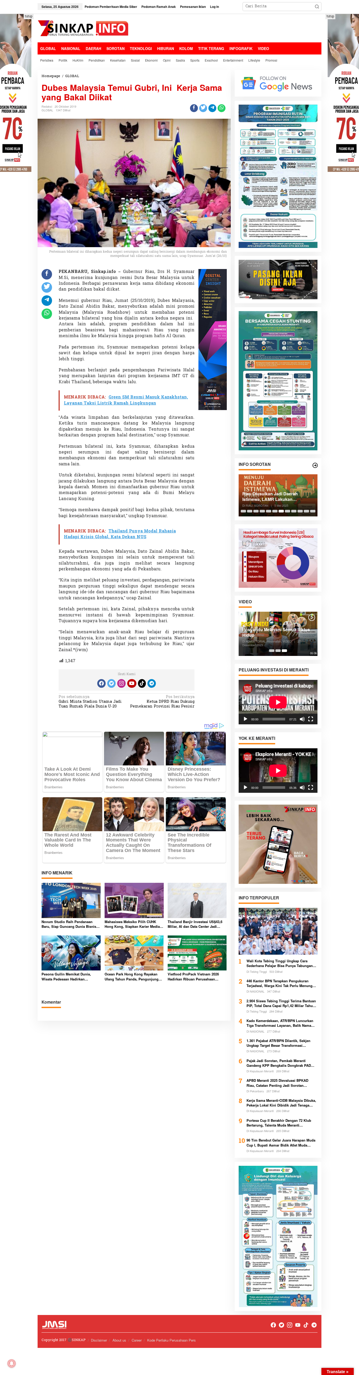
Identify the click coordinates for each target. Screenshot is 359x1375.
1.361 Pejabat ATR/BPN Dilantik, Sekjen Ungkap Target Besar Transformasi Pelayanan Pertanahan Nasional (278, 1043)
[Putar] (245, 719)
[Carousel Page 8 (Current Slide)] (287, 511)
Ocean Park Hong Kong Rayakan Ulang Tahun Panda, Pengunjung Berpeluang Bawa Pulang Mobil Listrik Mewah (131, 976)
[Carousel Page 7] (281, 511)
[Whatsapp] (221, 108)
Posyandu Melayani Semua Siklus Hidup (276, 632)
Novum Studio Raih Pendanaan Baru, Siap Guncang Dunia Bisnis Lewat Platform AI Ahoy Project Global (69, 924)
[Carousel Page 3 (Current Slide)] (284, 650)
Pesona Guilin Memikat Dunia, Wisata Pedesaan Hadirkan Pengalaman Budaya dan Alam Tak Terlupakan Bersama (70, 976)
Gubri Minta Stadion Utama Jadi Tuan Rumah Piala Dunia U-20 (90, 702)
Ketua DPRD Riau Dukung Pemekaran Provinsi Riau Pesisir (162, 702)
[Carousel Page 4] (262, 511)
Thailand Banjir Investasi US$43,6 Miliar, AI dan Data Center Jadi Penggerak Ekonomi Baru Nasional (196, 924)
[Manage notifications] (11, 1363)
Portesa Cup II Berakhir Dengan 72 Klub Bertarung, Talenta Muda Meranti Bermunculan (279, 1123)
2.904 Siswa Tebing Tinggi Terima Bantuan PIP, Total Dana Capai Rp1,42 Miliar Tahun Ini (281, 1003)
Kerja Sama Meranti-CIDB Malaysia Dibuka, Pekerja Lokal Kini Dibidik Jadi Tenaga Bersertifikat (281, 1103)
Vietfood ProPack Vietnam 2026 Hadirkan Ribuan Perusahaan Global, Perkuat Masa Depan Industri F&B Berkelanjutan (193, 976)
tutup (28, 16)
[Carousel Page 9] (293, 511)
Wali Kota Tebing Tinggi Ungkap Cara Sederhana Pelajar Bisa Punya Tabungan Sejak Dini (280, 963)
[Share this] (194, 108)
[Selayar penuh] (310, 719)
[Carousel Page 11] (306, 511)
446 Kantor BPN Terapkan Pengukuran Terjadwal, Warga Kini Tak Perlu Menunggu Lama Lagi (282, 983)
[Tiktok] (142, 683)
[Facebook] (101, 683)
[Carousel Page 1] (243, 511)
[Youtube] (131, 683)
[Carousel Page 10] (300, 511)
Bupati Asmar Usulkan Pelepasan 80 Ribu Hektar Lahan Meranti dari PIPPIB (276, 496)
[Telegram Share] (212, 108)
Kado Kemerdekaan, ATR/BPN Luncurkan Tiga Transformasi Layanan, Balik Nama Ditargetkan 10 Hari (280, 1023)
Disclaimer (99, 1340)
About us (119, 1340)
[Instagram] (121, 683)
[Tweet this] (203, 108)
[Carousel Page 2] (249, 511)
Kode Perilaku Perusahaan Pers (171, 1340)
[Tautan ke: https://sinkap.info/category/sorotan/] (315, 465)
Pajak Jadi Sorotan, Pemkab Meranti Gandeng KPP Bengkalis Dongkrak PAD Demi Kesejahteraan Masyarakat (279, 1063)
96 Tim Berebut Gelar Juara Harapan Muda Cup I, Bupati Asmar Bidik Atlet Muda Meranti (281, 1142)
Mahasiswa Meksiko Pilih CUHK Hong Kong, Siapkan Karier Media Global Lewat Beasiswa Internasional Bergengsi (132, 924)
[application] (278, 702)
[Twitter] (111, 683)
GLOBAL (47, 110)
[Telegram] (151, 683)
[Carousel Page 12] (312, 511)
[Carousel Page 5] (268, 511)
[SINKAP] (84, 29)
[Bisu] (302, 719)
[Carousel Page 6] (275, 511)
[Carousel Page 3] (256, 511)
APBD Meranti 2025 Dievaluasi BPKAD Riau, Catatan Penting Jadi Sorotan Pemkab (277, 1083)
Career (137, 1340)
